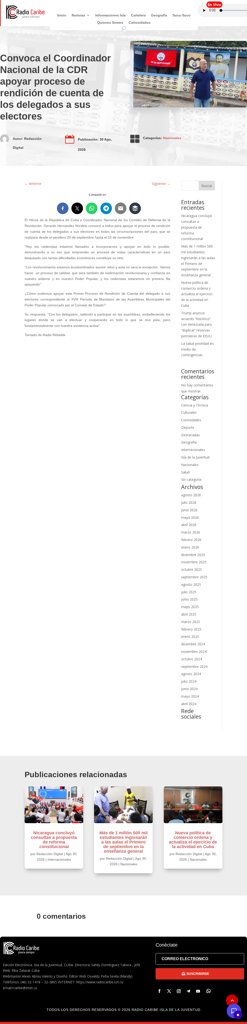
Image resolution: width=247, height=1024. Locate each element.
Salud (185, 472)
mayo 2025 (190, 606)
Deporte (187, 427)
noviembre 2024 (193, 651)
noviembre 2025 (193, 562)
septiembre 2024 (194, 666)
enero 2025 (190, 636)
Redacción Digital (49, 854)
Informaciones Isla (110, 15)
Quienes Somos (110, 22)
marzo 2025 (190, 621)
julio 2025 (188, 592)
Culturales (189, 412)
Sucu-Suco (181, 15)
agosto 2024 (191, 673)
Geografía (159, 15)
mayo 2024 (190, 696)
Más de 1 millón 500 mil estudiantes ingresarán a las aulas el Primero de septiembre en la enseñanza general (123, 842)
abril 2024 (188, 703)
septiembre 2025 (194, 577)
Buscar (206, 185)
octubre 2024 (191, 659)
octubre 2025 (191, 569)
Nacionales (172, 138)
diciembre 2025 (193, 554)
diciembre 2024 (193, 644)
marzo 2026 (190, 532)
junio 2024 (189, 688)
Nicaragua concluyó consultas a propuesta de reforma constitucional (196, 227)
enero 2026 (190, 547)
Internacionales (193, 449)
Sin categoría (191, 479)
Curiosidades (140, 22)
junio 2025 (189, 599)
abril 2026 (188, 524)
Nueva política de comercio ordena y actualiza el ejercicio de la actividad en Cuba (197, 294)
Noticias (78, 15)
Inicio (61, 15)
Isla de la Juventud (195, 457)
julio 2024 (188, 681)
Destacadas (190, 435)
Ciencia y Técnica (194, 405)
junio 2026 (189, 510)
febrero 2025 (191, 629)
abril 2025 (188, 614)
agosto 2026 (191, 495)
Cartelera (138, 15)
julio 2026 (188, 502)
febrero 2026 (191, 539)
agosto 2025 (191, 584)
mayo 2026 (190, 517)
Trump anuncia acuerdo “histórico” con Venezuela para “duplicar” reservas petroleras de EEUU (196, 324)
